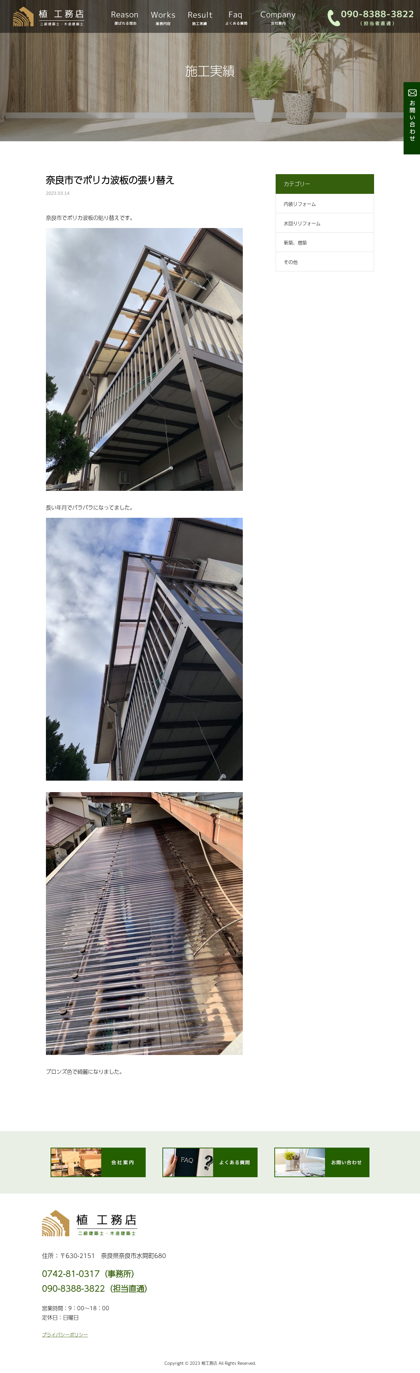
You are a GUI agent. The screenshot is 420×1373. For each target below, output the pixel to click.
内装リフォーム (300, 203)
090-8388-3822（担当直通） (97, 1288)
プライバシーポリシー (65, 1334)
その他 (291, 261)
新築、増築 (295, 242)
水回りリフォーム (302, 223)
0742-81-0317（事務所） (90, 1274)
